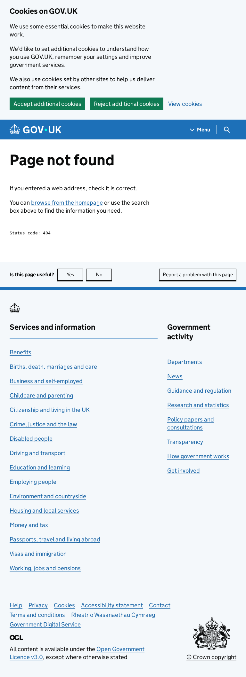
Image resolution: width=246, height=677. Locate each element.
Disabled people (31, 438)
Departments (184, 362)
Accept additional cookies (47, 103)
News (175, 376)
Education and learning (40, 467)
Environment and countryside (48, 496)
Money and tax (29, 525)
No (104, 275)
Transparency (185, 441)
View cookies (185, 104)
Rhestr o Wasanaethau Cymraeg (113, 614)
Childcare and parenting (41, 395)
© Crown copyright (211, 657)
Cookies (64, 605)
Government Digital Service (45, 624)
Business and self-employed (46, 381)
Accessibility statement (112, 605)
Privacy (38, 605)
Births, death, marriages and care (53, 366)
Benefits (20, 352)
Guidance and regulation (199, 390)
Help (16, 605)
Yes (75, 275)
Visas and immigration (38, 553)
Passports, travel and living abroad (55, 539)
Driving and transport (37, 453)
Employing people (33, 481)
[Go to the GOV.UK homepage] (36, 130)
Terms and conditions (37, 614)
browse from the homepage (67, 202)
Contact (159, 605)
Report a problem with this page (198, 275)
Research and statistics (198, 405)
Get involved (183, 470)
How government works (198, 456)
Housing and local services (44, 510)
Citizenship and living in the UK (50, 409)
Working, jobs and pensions (45, 568)
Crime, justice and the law (43, 424)
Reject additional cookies (127, 103)
